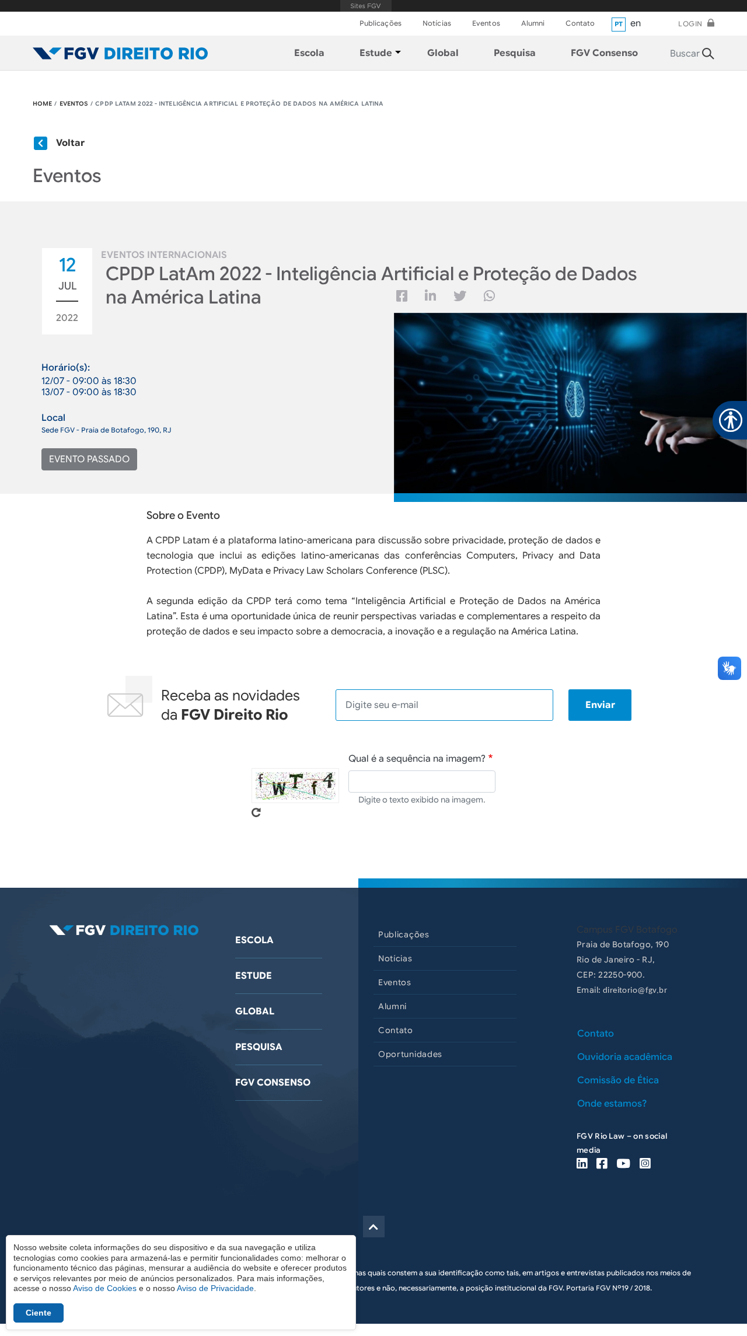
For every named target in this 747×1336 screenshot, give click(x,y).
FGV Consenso (272, 1083)
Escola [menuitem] (309, 53)
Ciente (38, 1312)
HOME (42, 103)
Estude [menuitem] (375, 53)
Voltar (70, 143)
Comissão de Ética (618, 1080)
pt (619, 24)
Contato (580, 23)
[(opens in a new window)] (582, 1164)
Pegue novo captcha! (256, 812)
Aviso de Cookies (105, 1288)
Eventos (486, 23)
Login (690, 23)
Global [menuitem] (443, 53)
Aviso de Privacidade (215, 1288)
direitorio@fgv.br (635, 990)
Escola (254, 940)
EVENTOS (74, 103)
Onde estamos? (612, 1104)
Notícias (437, 23)
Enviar (600, 705)
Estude (253, 976)
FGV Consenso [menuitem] (604, 53)
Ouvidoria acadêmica (624, 1057)
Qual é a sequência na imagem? (417, 759)
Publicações (380, 23)
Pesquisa (258, 1047)
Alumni (533, 23)
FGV (366, 6)
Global (254, 1011)
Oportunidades (410, 1054)
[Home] (120, 53)
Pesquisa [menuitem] (515, 53)
